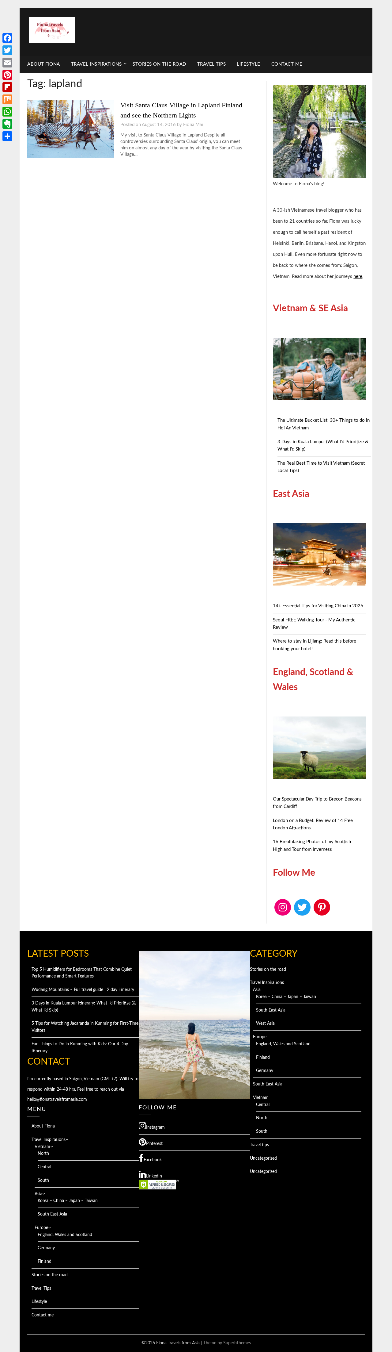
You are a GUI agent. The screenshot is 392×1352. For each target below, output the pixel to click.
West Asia (265, 1023)
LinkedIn (154, 1176)
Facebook (153, 1160)
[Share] (7, 136)
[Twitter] (7, 50)
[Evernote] (7, 124)
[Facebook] (7, 38)
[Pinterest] (7, 75)
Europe (41, 1228)
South (43, 1180)
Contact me (287, 64)
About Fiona (43, 64)
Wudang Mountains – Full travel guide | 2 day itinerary (83, 990)
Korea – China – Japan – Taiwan (68, 1201)
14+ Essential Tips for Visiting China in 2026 (318, 606)
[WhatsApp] (7, 112)
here (357, 276)
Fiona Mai (193, 124)
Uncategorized (263, 1158)
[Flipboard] (7, 87)
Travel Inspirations (96, 64)
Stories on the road (159, 64)
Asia (38, 1194)
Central (44, 1167)
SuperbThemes (237, 1343)
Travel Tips (211, 64)
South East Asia (52, 1214)
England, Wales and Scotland (65, 1235)
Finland (44, 1261)
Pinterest (154, 1144)
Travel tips (259, 1145)
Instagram (155, 1127)
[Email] (7, 62)
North (43, 1153)
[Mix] (7, 99)
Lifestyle (248, 64)
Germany (46, 1248)
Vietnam (42, 1147)
